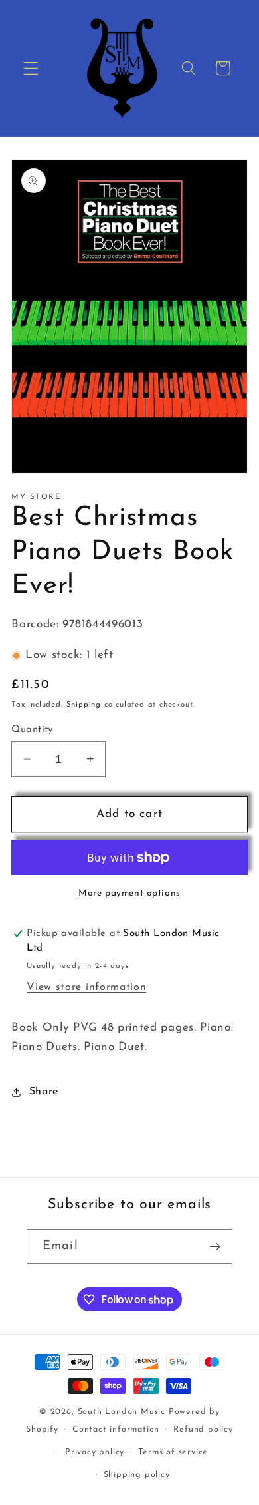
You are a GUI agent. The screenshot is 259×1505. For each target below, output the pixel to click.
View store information (86, 987)
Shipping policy (137, 1475)
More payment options (129, 893)
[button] (31, 68)
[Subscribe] (215, 1247)
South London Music (122, 1412)
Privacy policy (94, 1452)
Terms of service (173, 1452)
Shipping (83, 705)
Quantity (32, 730)
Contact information (115, 1430)
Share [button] (43, 1092)
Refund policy (202, 1430)
